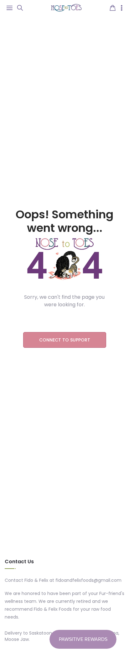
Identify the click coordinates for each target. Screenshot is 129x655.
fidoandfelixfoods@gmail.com (88, 580)
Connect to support (64, 340)
